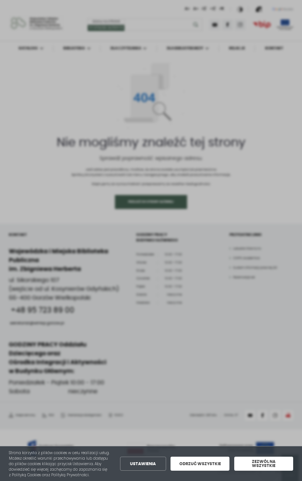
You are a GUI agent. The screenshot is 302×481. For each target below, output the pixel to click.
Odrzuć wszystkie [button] (200, 464)
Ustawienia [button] (143, 464)
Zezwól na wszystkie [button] (263, 464)
